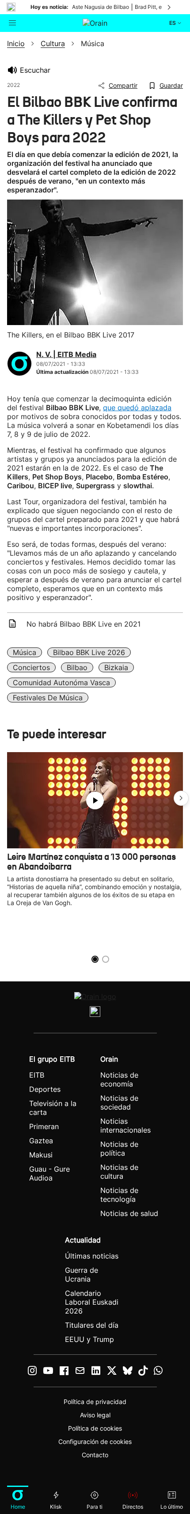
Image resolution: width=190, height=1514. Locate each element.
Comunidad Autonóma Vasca (61, 682)
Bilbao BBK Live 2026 (89, 652)
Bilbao (77, 667)
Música (24, 652)
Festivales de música (48, 697)
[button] (181, 798)
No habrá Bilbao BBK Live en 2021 (84, 624)
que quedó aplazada (137, 407)
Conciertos (31, 667)
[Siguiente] (169, 7)
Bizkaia (116, 667)
